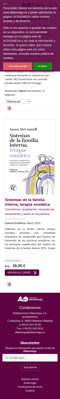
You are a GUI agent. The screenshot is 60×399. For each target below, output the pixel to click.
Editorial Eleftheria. (15, 223)
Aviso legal (30, 383)
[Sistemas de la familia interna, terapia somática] (30, 157)
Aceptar (42, 66)
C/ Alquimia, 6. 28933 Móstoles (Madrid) (30, 320)
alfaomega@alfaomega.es (30, 332)
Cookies (30, 390)
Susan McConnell (15, 219)
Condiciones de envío (30, 386)
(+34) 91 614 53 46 (30, 324)
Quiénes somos (30, 379)
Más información (17, 66)
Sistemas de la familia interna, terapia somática (27, 202)
